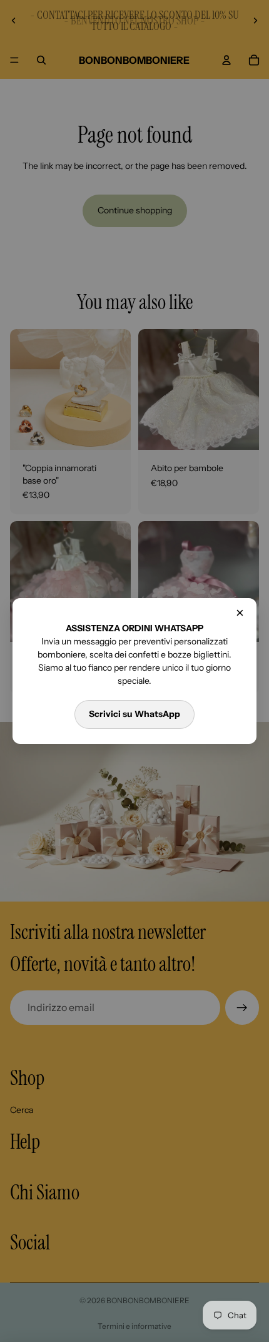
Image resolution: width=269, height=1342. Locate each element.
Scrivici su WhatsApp (134, 713)
